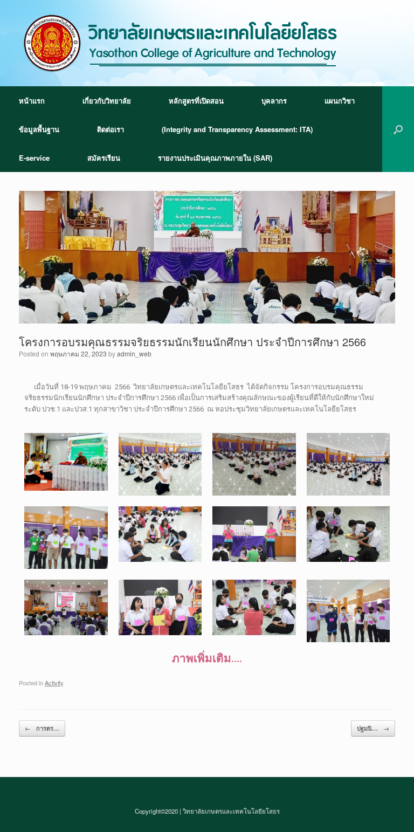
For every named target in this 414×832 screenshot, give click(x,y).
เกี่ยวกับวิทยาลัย (106, 100)
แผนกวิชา (340, 100)
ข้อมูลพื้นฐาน (39, 129)
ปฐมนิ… (373, 728)
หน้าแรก (32, 100)
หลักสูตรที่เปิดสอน (196, 100)
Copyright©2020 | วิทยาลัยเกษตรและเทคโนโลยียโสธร (207, 811)
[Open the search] (398, 129)
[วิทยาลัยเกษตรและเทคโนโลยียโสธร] (180, 43)
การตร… (42, 728)
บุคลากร (274, 100)
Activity (54, 682)
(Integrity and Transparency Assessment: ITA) (237, 129)
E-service (34, 158)
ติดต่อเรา (110, 129)
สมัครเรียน (103, 158)
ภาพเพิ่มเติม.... (207, 658)
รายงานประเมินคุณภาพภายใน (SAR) (215, 158)
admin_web (134, 353)
